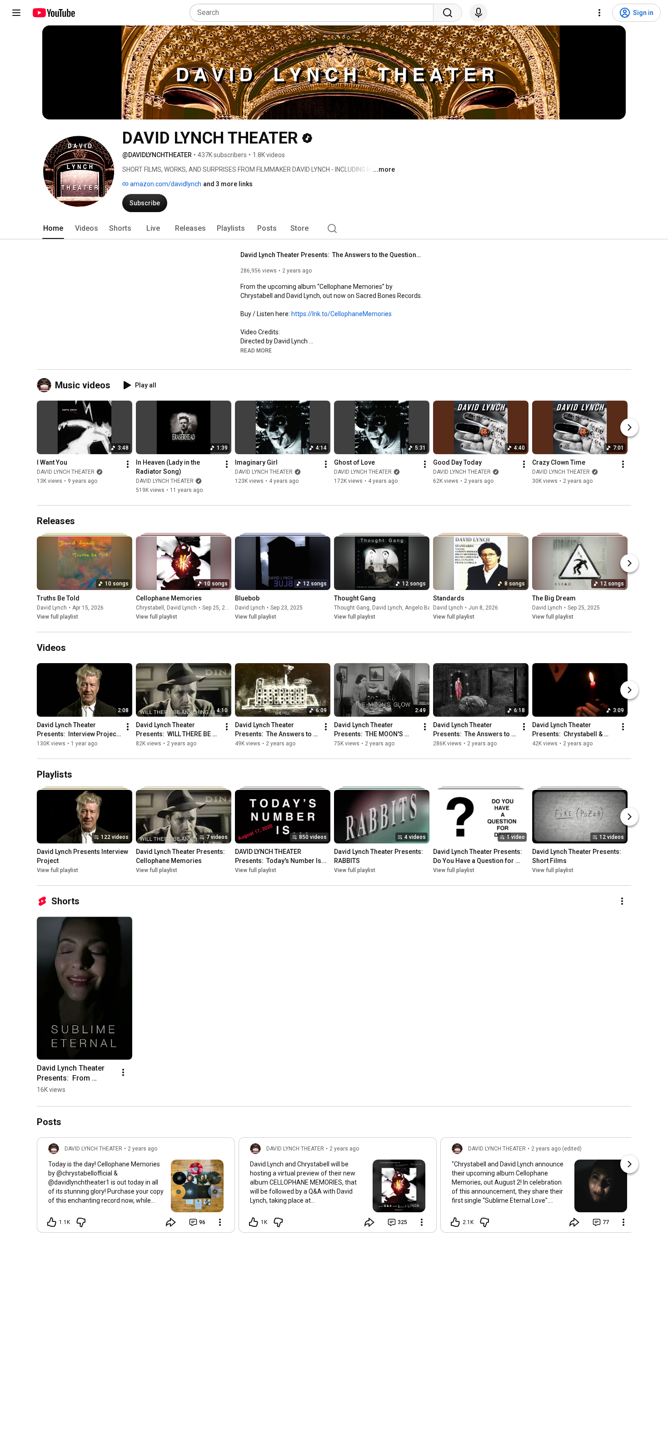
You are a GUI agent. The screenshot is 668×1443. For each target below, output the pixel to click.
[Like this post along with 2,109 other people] (455, 1222)
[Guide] (16, 12)
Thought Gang (351, 608)
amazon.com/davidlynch (165, 184)
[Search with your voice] (478, 13)
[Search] (447, 13)
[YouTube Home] (53, 12)
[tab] (53, 228)
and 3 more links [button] (228, 184)
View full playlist (57, 617)
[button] (256, 350)
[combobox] (314, 12)
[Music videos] (46, 385)
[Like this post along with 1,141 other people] (52, 1222)
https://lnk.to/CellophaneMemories (341, 313)
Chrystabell (150, 608)
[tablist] (334, 228)
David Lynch (52, 608)
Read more (256, 350)
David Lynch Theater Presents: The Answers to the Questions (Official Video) (331, 254)
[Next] (629, 427)
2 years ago (142, 1148)
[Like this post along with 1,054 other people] (253, 1222)
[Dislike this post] (81, 1222)
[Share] (171, 1222)
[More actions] (128, 464)
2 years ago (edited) (556, 1148)
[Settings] (599, 12)
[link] (136, 1187)
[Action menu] (220, 1222)
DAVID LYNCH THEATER (66, 472)
